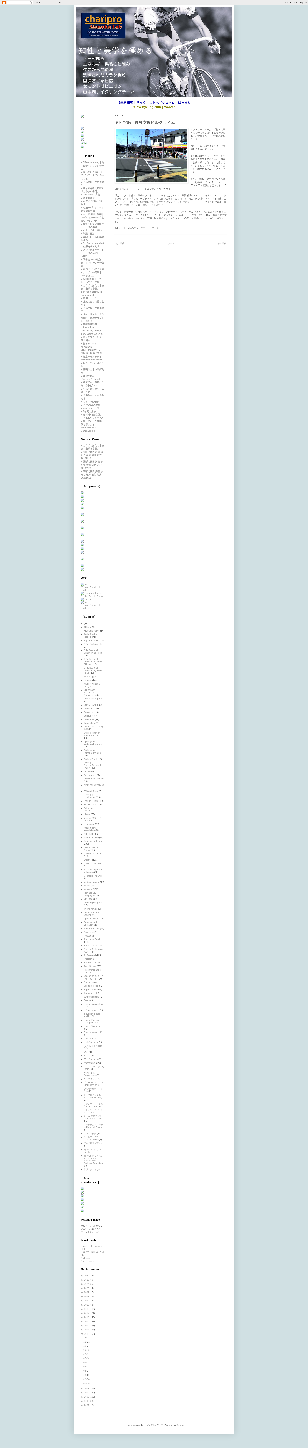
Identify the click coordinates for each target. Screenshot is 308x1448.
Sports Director (91, 986)
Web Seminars (91, 1059)
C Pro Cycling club (93, 644)
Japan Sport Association (89, 829)
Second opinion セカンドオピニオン (94, 977)
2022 (87, 1292)
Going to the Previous (89, 809)
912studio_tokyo (92, 631)
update (87, 1055)
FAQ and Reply (91, 791)
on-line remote (91, 909)
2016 (87, 1317)
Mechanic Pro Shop (93, 876)
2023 (87, 1288)
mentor (87, 885)
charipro (88, 680)
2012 (87, 1334)
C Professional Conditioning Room (93, 651)
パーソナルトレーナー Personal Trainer (93, 1125)
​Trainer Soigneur (92, 1026)
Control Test (89, 716)
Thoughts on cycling (93, 1004)
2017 (87, 1313)
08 (84, 1354)
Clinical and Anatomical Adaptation (89, 692)
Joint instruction (91, 837)
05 (84, 1366)
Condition (88, 708)
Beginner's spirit (91, 640)
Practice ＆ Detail (92, 939)
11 (84, 1342)
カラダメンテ (90, 1079)
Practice (87, 936)
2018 (87, 1309)
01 (84, 1383)
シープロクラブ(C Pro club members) (93, 1096)
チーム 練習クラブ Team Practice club (93, 1117)
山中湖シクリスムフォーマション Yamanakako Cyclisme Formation (93, 1159)
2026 (87, 1275)
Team (86, 1000)
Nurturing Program (93, 902)
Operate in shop (91, 918)
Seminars (88, 982)
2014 (87, 1325)
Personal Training (92, 928)
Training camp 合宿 (93, 1032)
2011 (87, 1388)
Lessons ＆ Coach (92, 853)
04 (84, 1371)
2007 (87, 1405)
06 (84, 1362)
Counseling (89, 723)
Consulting (89, 712)
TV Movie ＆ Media (93, 1046)
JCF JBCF (88, 834)
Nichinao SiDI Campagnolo (90, 894)
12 (84, 1337)
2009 (87, 1397)
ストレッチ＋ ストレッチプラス (93, 1110)
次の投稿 (120, 243)
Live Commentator (92, 863)
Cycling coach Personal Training (92, 751)
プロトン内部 (90, 1133)
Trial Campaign (91, 1042)
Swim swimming (91, 997)
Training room (90, 1038)
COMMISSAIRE (91, 705)
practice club (90, 945)
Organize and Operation (90, 923)
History (87, 814)
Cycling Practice (91, 759)
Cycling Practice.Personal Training (92, 765)
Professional (90, 955)
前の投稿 (222, 243)
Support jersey (91, 989)
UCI (85, 1052)
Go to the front (90, 804)
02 (84, 1379)
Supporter (88, 993)
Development (90, 775)
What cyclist (89, 1063)
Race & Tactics (91, 962)
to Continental (90, 1010)
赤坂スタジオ (90, 1169)
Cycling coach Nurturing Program (93, 742)
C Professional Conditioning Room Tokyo (93, 670)
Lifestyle (88, 860)
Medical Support (91, 882)
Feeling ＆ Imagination (89, 796)
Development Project (94, 779)
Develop (88, 771)
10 (84, 1346)
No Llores (85, 1258)
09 (84, 1350)
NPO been (89, 899)
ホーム (171, 243)
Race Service (90, 966)
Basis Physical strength (91, 635)
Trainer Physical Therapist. (91, 1021)
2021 (87, 1296)
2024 (87, 1284)
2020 (87, 1301)
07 (84, 1358)
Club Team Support (93, 699)
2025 (87, 1280)
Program (88, 959)
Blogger (180, 1425)
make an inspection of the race (93, 870)
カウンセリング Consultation (91, 1074)
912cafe (87, 627)
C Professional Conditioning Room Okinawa (93, 661)
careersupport (90, 676)
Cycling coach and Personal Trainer (93, 734)
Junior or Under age (93, 841)
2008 (87, 1401)
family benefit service (94, 785)
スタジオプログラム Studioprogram (93, 1104)
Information (89, 824)
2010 (87, 1392)
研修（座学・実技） (93, 1143)
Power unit (89, 932)
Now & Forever (88, 1261)
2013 (87, 1329)
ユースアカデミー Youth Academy (92, 1138)
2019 (87, 1305)
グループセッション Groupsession (93, 1083)
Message (88, 889)
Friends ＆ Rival (91, 801)
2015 (87, 1321)
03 (84, 1375)
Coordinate (89, 719)
